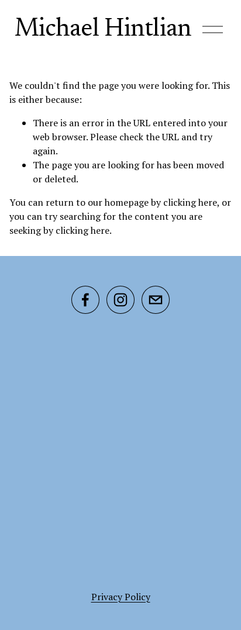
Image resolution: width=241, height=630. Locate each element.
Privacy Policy (120, 596)
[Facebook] (85, 300)
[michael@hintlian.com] (156, 300)
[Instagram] (120, 300)
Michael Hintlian (103, 29)
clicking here (190, 202)
